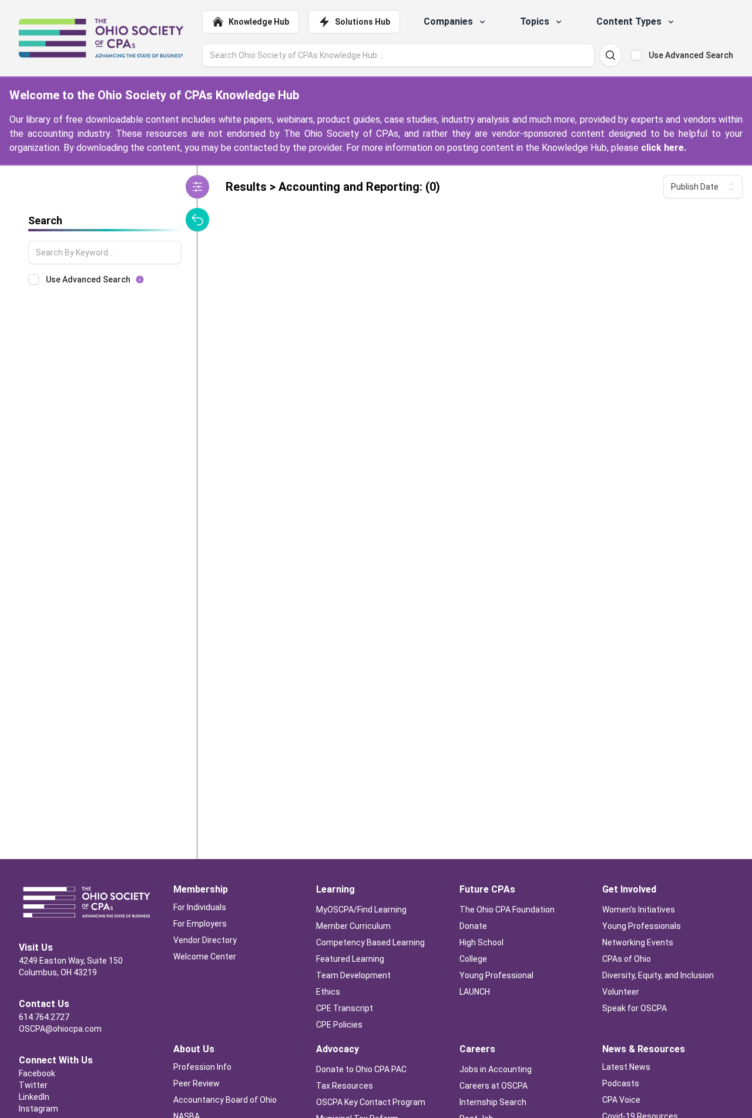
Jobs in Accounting (496, 1069)
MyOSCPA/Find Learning (361, 909)
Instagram (38, 1108)
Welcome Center (204, 956)
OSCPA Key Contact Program (370, 1102)
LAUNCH (474, 991)
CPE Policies (339, 1024)
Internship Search (492, 1102)
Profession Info (202, 1067)
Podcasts (620, 1083)
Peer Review (196, 1083)
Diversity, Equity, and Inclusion (658, 975)
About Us (193, 1049)
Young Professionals (641, 926)
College (473, 959)
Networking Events (637, 942)
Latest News (626, 1067)
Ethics (328, 991)
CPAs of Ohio (627, 959)
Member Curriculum (353, 926)
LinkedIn (34, 1097)
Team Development (353, 975)
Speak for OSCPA (634, 1008)
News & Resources (643, 1049)
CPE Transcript (344, 1008)
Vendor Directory (205, 940)
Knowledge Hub (259, 21)
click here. (663, 147)
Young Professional (496, 975)
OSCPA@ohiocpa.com (60, 1028)
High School (482, 942)
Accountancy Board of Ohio (225, 1099)
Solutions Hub (362, 21)
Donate (473, 926)
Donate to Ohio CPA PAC (361, 1069)
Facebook (37, 1073)
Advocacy (337, 1049)
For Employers (200, 923)
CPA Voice (621, 1099)
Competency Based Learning (370, 942)
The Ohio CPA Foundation (507, 909)
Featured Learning (350, 959)
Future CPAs (487, 889)
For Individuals (199, 907)
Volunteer (620, 991)
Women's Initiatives (638, 909)
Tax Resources (344, 1085)
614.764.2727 (44, 1017)
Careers (477, 1049)
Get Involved (629, 889)
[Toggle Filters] (197, 186)
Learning (335, 889)
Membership (200, 889)
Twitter (33, 1085)
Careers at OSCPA (493, 1085)
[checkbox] (636, 55)
